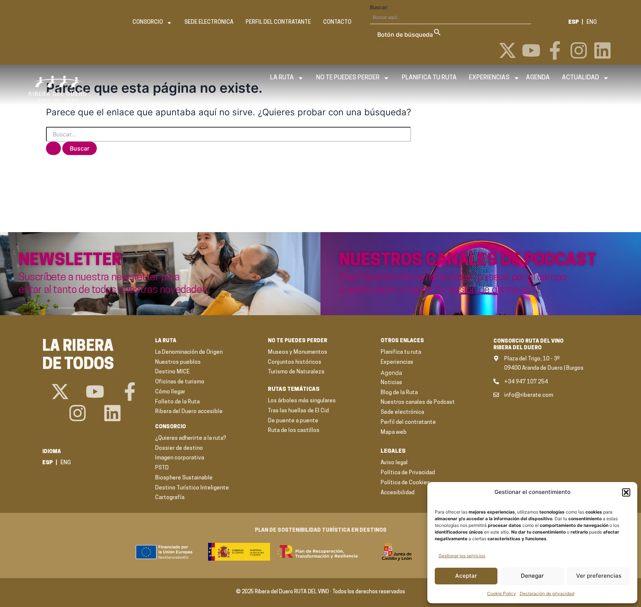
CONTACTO (337, 22)
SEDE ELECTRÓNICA (208, 22)
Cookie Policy (501, 593)
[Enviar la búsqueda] (53, 148)
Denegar (532, 575)
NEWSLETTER (70, 261)
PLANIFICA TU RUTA (429, 78)
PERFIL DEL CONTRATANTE (278, 22)
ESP (573, 22)
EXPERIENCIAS (489, 78)
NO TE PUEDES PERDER (347, 78)
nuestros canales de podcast (467, 261)
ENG (591, 22)
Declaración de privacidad (547, 593)
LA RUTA (282, 78)
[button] (626, 492)
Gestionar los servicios (461, 555)
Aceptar (466, 575)
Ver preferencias (598, 575)
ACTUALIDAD (580, 78)
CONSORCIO (147, 22)
